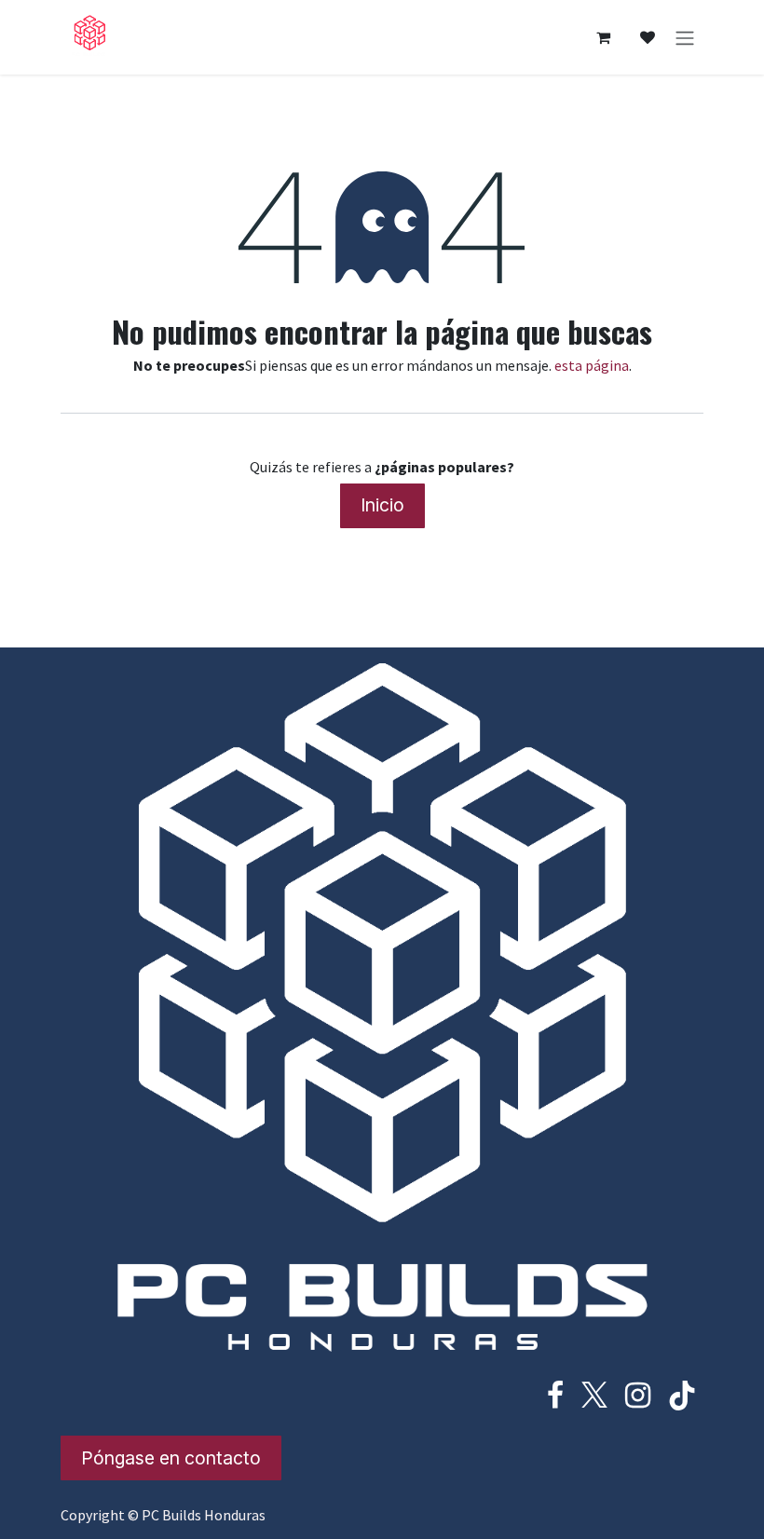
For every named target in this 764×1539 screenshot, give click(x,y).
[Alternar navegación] (684, 37)
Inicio (382, 505)
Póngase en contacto (171, 1458)
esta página (591, 365)
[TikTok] (682, 1395)
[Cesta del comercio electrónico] (602, 37)
